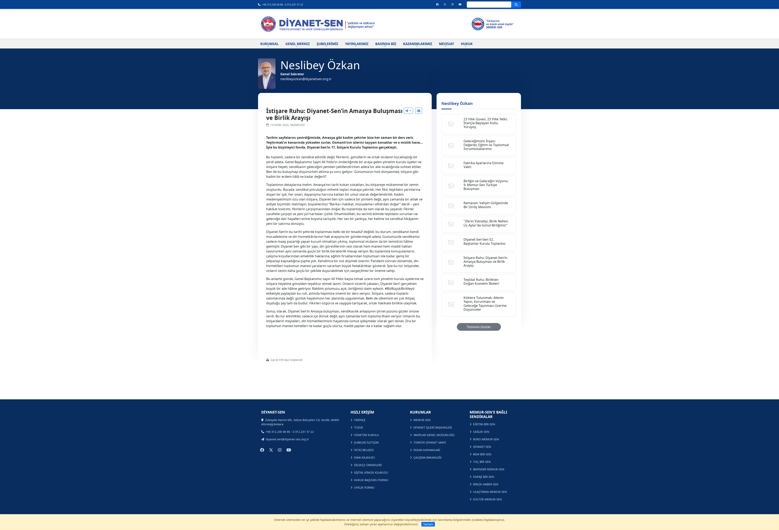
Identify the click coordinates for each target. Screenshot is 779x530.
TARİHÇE (360, 420)
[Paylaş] (408, 111)
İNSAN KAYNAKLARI (426, 450)
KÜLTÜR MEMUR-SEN (487, 499)
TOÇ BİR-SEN (482, 462)
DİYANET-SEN (482, 447)
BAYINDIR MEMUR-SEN (488, 469)
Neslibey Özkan (457, 103)
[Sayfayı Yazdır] (418, 111)
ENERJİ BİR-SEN (483, 477)
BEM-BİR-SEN (482, 454)
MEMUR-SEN (422, 420)
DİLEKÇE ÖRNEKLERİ (368, 465)
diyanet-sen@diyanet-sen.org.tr (287, 439)
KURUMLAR (420, 412)
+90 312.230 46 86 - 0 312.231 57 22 (282, 4)
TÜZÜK (358, 427)
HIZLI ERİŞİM (362, 412)
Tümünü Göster (479, 327)
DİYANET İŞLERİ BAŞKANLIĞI (432, 427)
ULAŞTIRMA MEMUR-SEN (490, 492)
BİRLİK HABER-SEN (485, 484)
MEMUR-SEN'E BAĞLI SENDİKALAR (488, 414)
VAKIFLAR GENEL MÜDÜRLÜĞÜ (434, 435)
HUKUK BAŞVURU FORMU (371, 480)
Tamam (428, 524)
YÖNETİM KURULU (366, 435)
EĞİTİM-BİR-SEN (484, 424)
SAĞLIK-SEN (481, 432)
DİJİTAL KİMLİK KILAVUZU (371, 472)
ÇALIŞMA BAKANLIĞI (427, 457)
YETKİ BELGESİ (364, 450)
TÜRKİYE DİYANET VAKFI (429, 442)
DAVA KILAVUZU (364, 457)
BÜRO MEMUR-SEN (486, 439)
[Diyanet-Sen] (318, 24)
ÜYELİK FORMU (364, 487)
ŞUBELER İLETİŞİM (366, 442)
